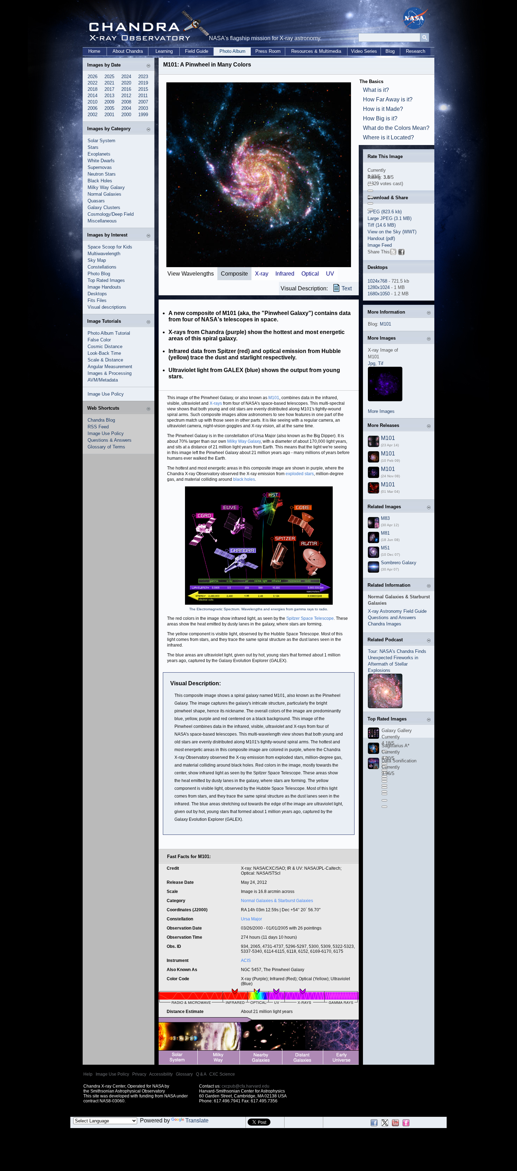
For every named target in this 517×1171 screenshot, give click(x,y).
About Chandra (128, 51)
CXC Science (222, 1074)
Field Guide (196, 51)
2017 (109, 89)
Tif (380, 363)
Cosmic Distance (105, 346)
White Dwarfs (101, 160)
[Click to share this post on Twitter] (393, 253)
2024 (126, 76)
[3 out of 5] (370, 197)
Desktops (97, 293)
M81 (385, 533)
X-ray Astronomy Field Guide (397, 611)
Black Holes (100, 180)
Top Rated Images (106, 280)
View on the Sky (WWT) (392, 231)
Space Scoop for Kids (110, 247)
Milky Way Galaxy (106, 187)
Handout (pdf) (381, 238)
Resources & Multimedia (316, 51)
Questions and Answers (392, 617)
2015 (143, 89)
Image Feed (380, 245)
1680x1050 (379, 293)
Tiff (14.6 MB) (382, 225)
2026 (92, 76)
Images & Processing (110, 373)
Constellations (102, 267)
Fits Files (97, 300)
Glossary (184, 1074)
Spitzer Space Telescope (310, 618)
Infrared (284, 274)
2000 (126, 114)
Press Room (268, 51)
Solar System (101, 140)
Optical (310, 274)
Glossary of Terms (106, 446)
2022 (92, 83)
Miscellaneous (102, 221)
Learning (164, 51)
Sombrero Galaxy (398, 562)
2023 (143, 76)
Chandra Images (384, 624)
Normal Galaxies (104, 194)
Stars (93, 147)
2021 (109, 83)
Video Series (364, 51)
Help (87, 1074)
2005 (109, 108)
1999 (143, 114)
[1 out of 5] (370, 184)
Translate (197, 1120)
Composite (234, 274)
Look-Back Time (104, 353)
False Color (99, 339)
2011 (143, 95)
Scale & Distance (105, 360)
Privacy (139, 1074)
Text (347, 288)
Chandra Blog (101, 420)
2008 (126, 102)
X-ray (261, 274)
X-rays (216, 403)
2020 (126, 83)
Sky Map (97, 260)
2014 (92, 95)
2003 (143, 108)
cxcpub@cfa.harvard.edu (245, 1086)
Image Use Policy (106, 394)
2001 (109, 114)
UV (330, 274)
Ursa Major (251, 919)
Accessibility (161, 1074)
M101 (273, 397)
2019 (143, 83)
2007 (143, 102)
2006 (92, 108)
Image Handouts (104, 287)
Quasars (96, 200)
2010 (92, 102)
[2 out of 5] (370, 191)
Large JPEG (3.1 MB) (389, 218)
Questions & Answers (110, 440)
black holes (244, 479)
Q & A (201, 1074)
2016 (126, 89)
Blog (390, 51)
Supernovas (100, 167)
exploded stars (300, 473)
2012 (126, 95)
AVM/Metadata (103, 380)
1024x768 (377, 281)
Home (94, 51)
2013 (109, 95)
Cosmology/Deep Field (111, 214)
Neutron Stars (102, 174)
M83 (385, 518)
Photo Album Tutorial (109, 333)
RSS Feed (98, 426)
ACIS (246, 960)
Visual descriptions (107, 307)
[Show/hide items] (148, 66)
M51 (385, 547)
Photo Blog (99, 273)
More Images (381, 411)
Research (415, 51)
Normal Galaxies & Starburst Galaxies (277, 900)
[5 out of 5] (370, 210)
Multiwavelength (104, 253)
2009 (109, 102)
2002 (92, 114)
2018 (92, 89)
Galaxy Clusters (104, 207)
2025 (109, 76)
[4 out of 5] (370, 203)
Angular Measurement (110, 366)
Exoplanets (99, 154)
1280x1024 (379, 287)
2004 (126, 108)
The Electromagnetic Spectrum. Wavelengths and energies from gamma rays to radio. (258, 609)
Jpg (371, 363)
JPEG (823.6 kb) (385, 211)
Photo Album (232, 51)
